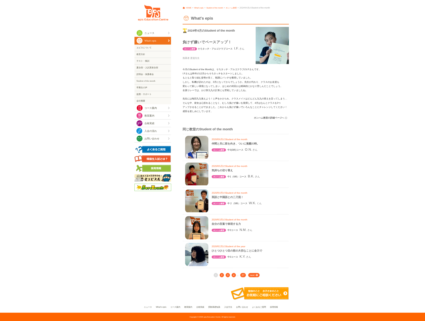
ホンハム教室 (231, 8)
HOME (188, 8)
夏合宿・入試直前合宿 (147, 67)
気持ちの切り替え (222, 170)
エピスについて (144, 47)
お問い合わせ (151, 138)
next (252, 275)
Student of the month (145, 81)
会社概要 (140, 101)
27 (243, 275)
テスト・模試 (142, 61)
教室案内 (149, 115)
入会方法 (228, 307)
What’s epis (161, 307)
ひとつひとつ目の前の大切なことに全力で (237, 250)
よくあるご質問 (259, 307)
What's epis (150, 40)
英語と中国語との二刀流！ (228, 197)
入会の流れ (150, 131)
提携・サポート (144, 94)
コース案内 (150, 108)
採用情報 (274, 307)
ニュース (149, 33)
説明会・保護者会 (145, 74)
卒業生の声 (141, 87)
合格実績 (149, 123)
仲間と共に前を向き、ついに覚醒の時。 (235, 143)
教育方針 (140, 54)
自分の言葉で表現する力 (226, 223)
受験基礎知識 (214, 307)
